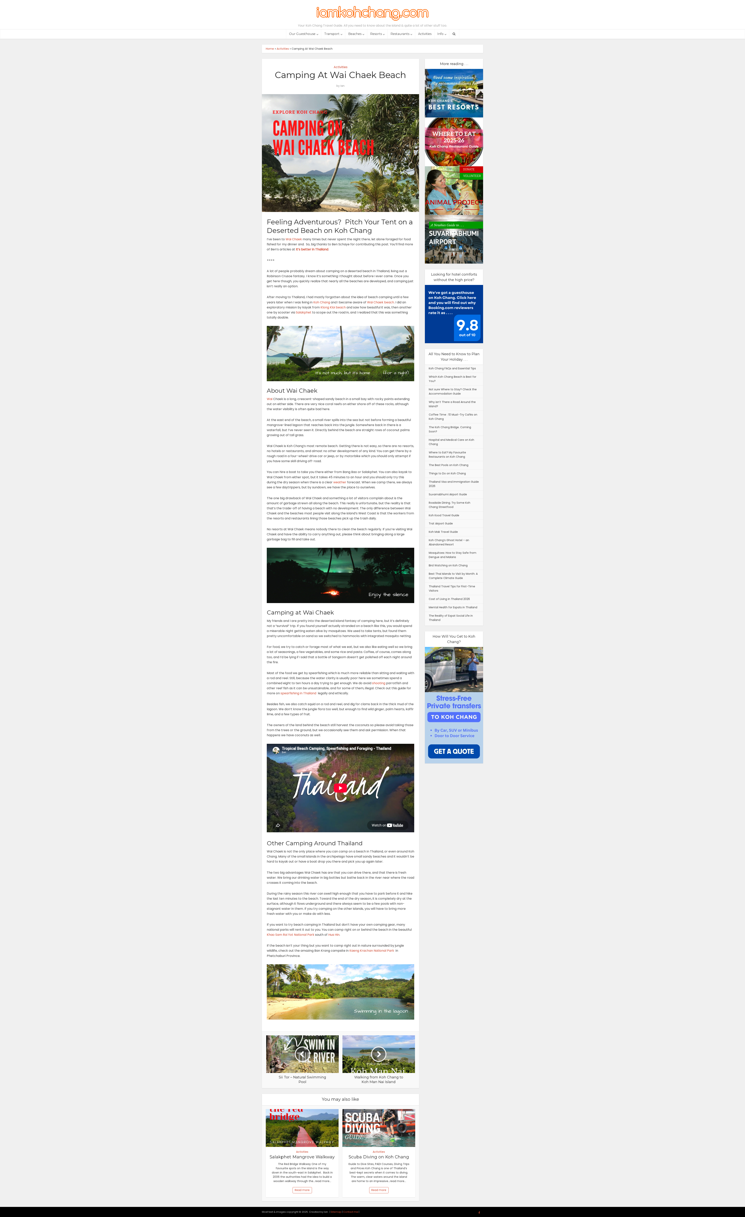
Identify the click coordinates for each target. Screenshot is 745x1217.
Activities (424, 34)
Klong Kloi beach (333, 307)
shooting (378, 683)
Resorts (376, 34)
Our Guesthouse (302, 34)
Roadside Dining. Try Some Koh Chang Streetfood (449, 505)
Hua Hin (334, 934)
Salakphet (303, 312)
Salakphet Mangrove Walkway (302, 1157)
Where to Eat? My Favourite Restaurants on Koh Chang (447, 455)
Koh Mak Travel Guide (443, 532)
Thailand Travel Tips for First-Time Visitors (452, 588)
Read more (302, 1190)
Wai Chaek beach (380, 302)
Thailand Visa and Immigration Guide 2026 (454, 484)
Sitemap (336, 1212)
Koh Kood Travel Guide (444, 515)
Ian (342, 86)
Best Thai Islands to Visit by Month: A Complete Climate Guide (453, 576)
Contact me (350, 1212)
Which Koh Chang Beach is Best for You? (452, 379)
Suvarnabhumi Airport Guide (448, 494)
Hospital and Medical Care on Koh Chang (451, 442)
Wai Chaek (294, 239)
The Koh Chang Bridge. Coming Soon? (450, 429)
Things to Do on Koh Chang (447, 473)
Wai (269, 399)
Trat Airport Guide (441, 523)
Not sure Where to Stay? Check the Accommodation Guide (453, 391)
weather (339, 482)
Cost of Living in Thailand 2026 (449, 599)
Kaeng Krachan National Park (371, 950)
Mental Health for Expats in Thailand (453, 607)
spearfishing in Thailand (298, 693)
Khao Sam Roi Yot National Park (290, 934)
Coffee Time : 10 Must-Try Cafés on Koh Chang (453, 417)
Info (440, 34)
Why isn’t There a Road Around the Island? (452, 404)
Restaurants (400, 34)
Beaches (354, 34)
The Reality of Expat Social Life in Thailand (451, 618)
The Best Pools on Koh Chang (448, 465)
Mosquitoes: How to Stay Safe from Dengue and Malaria (452, 555)
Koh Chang (321, 302)
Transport (332, 34)
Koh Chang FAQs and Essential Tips (452, 368)
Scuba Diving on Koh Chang (379, 1157)
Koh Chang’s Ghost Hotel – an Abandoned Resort (449, 542)
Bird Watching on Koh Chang (448, 565)
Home (270, 49)
